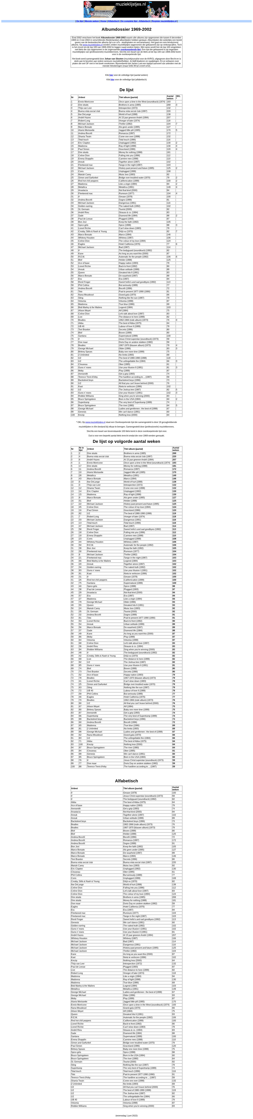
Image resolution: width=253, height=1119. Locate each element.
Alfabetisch (113, 21)
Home (103, 21)
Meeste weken (92, 21)
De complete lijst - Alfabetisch (135, 21)
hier (111, 75)
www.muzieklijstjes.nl (93, 45)
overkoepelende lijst (131, 49)
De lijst (80, 21)
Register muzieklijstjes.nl (164, 21)
